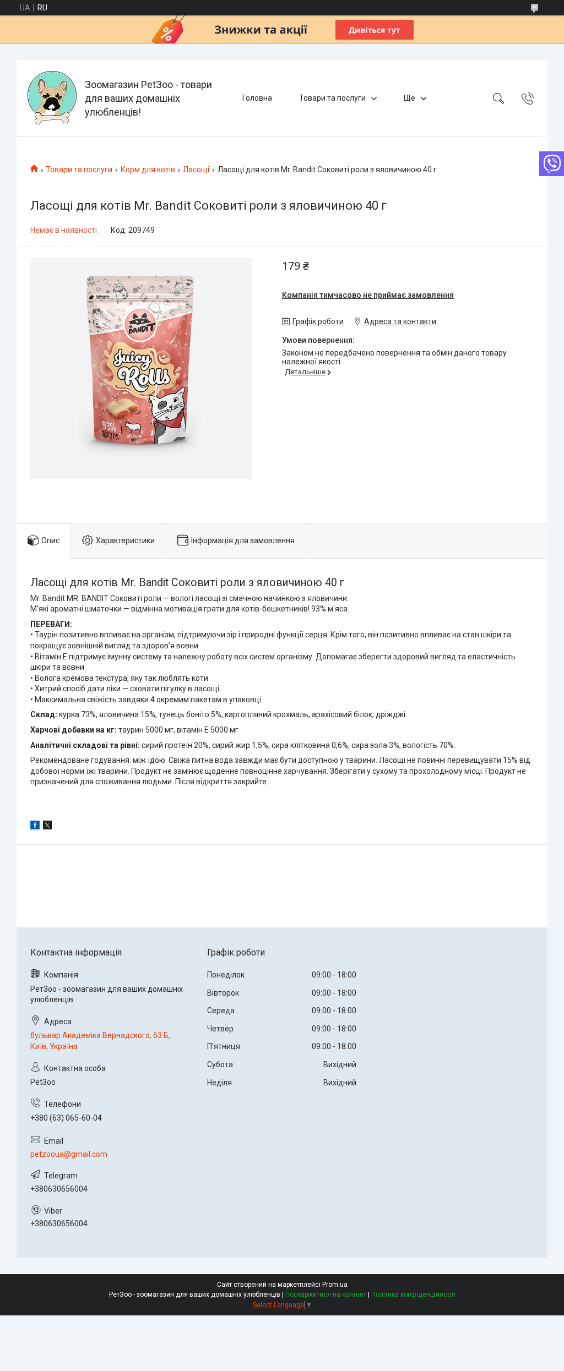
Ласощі (196, 169)
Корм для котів (148, 169)
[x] (47, 826)
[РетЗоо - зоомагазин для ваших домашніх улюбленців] (52, 98)
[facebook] (35, 826)
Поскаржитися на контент (325, 1294)
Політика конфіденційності (413, 1294)
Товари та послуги (332, 98)
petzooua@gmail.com (68, 1154)
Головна (257, 98)
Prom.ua (335, 1284)
